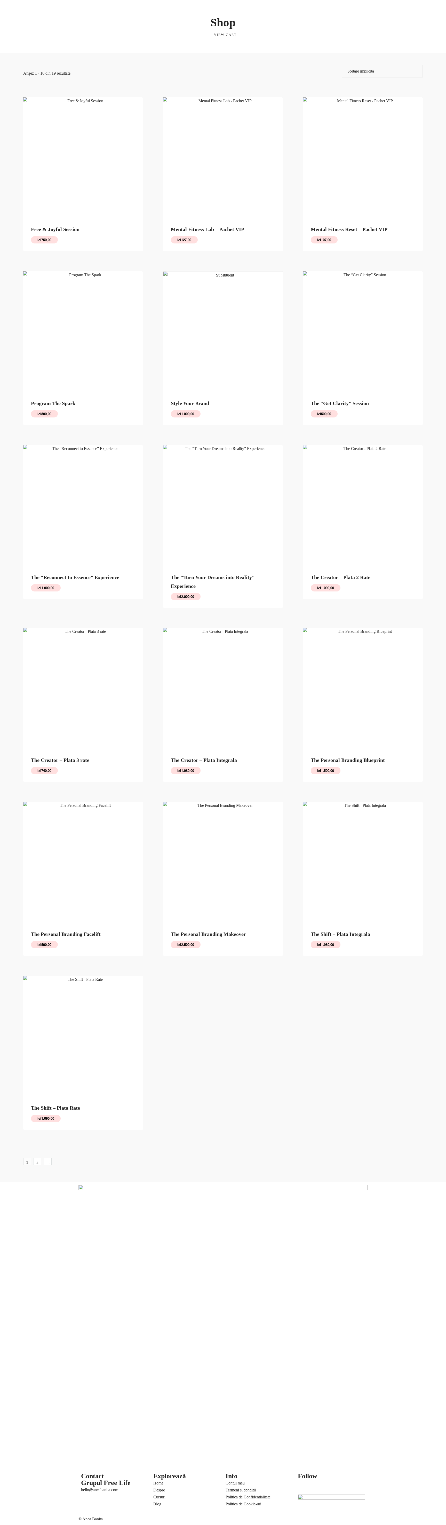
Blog (260, 9)
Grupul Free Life (106, 1483)
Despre (159, 1490)
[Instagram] (346, 1486)
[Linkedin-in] (332, 1486)
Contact (291, 9)
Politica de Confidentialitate (248, 1497)
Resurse (86, 22)
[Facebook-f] (304, 1486)
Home (158, 1483)
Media (276, 9)
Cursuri (118, 9)
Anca (84, 9)
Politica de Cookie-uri (243, 1504)
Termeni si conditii (241, 1490)
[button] (341, 6)
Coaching (100, 9)
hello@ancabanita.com (99, 1490)
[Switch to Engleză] (209, 8)
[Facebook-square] (318, 1486)
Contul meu (235, 1483)
